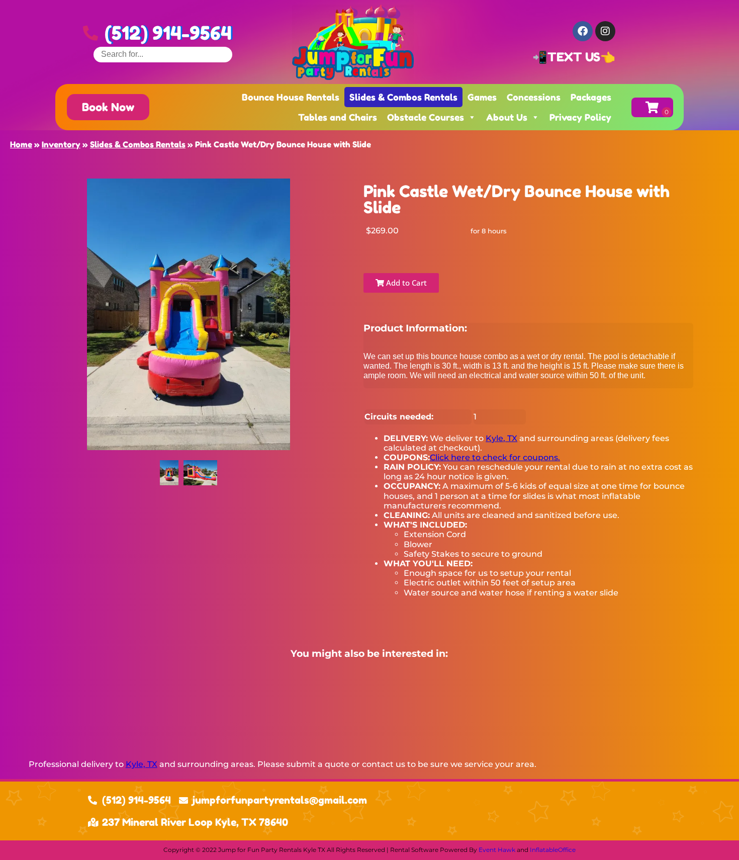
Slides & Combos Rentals (403, 97)
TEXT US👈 (581, 57)
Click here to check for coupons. (495, 457)
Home (21, 144)
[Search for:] (163, 54)
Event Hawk (497, 849)
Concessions (534, 97)
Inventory (61, 144)
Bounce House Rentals (290, 97)
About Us (506, 117)
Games (482, 97)
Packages (591, 97)
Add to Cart (405, 283)
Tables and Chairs (337, 117)
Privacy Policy (580, 117)
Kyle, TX (501, 438)
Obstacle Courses (425, 117)
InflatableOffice (553, 849)
